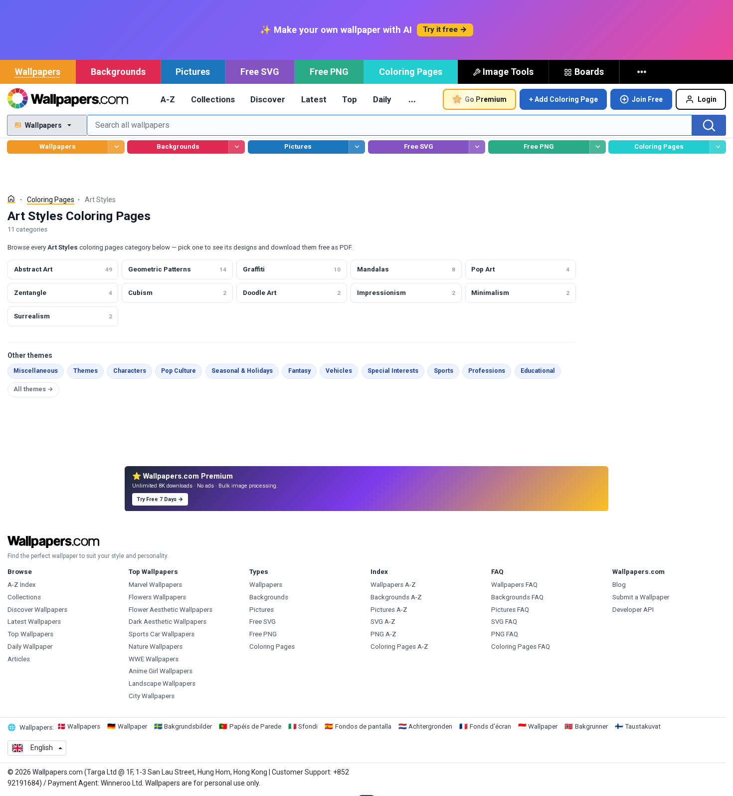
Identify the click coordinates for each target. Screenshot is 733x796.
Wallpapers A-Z (393, 584)
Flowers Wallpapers (157, 597)
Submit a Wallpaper (640, 597)
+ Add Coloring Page (563, 99)
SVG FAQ (504, 621)
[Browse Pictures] (357, 147)
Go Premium (486, 99)
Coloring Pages (410, 71)
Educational (538, 370)
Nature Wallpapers (156, 646)
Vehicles (339, 370)
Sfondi (308, 726)
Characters (129, 370)
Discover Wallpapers (37, 609)
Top (349, 99)
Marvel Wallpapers (155, 584)
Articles (18, 659)
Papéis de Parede (255, 726)
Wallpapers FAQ (514, 584)
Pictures (193, 71)
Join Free (647, 99)
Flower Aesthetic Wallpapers (170, 609)
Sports (443, 370)
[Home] (11, 199)
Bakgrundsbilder (188, 726)
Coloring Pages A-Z (399, 646)
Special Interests (392, 370)
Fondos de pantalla (363, 726)
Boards (589, 71)
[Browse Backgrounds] (236, 147)
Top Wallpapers (30, 634)
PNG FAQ (504, 634)
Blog (619, 584)
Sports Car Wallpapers (161, 634)
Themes (85, 370)
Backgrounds (118, 71)
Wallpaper (132, 726)
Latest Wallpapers (34, 621)
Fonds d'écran (490, 726)
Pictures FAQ (510, 609)
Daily (382, 99)
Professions (486, 370)
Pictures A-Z (388, 609)
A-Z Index (21, 584)
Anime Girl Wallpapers (160, 671)
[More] (643, 72)
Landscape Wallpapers (162, 683)
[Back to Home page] (67, 99)
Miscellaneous (35, 370)
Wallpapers (37, 71)
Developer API (633, 609)
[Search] (709, 125)
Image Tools (508, 71)
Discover (267, 99)
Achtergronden (430, 726)
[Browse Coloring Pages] (718, 147)
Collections (213, 99)
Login (707, 99)
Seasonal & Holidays (242, 370)
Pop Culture (178, 370)
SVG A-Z (382, 621)
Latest (314, 99)
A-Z (168, 99)
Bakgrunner (591, 726)
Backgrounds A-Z (396, 597)
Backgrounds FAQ (517, 597)
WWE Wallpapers (154, 659)
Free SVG (259, 71)
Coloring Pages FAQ (520, 646)
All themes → (33, 389)
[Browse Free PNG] (597, 147)
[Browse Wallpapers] (116, 147)
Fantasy (299, 370)
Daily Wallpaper (29, 646)
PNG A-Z (383, 634)
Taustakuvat (643, 726)
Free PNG (329, 71)
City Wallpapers (152, 696)
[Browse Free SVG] (477, 147)
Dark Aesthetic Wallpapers (167, 621)
